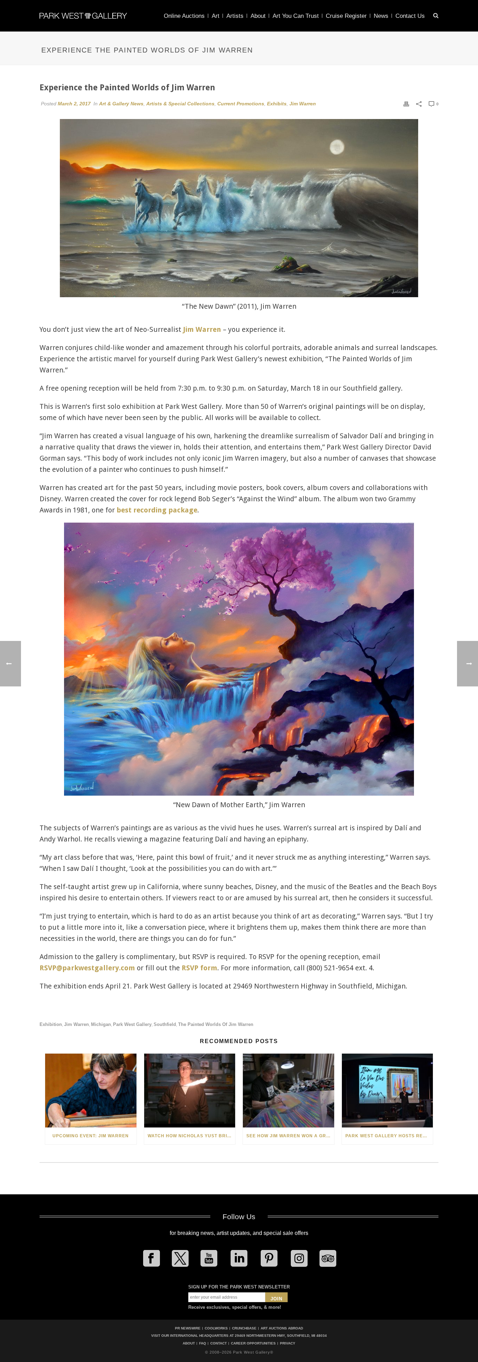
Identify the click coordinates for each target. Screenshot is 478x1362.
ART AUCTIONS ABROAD (282, 1328)
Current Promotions (240, 103)
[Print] (406, 104)
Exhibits (277, 103)
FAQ (202, 1343)
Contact (218, 1343)
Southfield (165, 1024)
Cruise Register (346, 16)
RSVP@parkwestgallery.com (87, 968)
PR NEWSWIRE (188, 1328)
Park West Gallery (132, 1024)
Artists (235, 16)
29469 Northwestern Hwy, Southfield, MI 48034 (281, 1335)
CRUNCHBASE (244, 1328)
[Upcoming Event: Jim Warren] (90, 1090)
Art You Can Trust (296, 16)
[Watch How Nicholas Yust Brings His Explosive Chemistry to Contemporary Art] (190, 1090)
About (258, 16)
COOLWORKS (216, 1328)
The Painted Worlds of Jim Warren (215, 1024)
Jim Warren (302, 103)
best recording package (157, 510)
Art (215, 16)
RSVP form (199, 968)
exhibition (51, 1024)
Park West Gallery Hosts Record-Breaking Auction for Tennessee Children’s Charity (389, 1135)
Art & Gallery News (121, 103)
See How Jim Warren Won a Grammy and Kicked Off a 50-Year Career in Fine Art (290, 1135)
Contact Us (410, 16)
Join (276, 1298)
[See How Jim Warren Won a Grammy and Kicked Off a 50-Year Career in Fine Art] (288, 1090)
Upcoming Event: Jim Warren (90, 1135)
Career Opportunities (253, 1343)
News (381, 16)
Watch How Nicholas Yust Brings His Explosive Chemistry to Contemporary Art (192, 1135)
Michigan (101, 1024)
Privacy (287, 1343)
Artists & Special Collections (180, 103)
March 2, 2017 (74, 103)
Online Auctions (184, 16)
